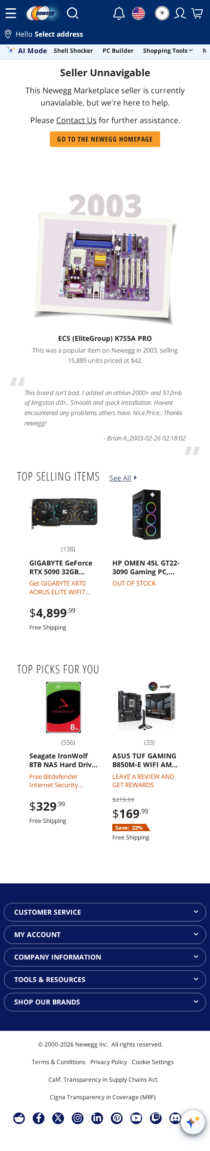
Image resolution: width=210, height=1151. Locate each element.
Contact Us (76, 120)
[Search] (72, 13)
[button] (105, 35)
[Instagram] (78, 1117)
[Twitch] (155, 1117)
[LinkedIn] (97, 1117)
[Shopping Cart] (197, 13)
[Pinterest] (117, 1117)
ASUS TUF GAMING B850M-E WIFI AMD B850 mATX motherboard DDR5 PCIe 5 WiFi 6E (145, 760)
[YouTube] (136, 1117)
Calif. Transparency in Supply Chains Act (102, 1079)
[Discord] (175, 1117)
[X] (58, 1117)
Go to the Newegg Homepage (105, 139)
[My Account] (180, 13)
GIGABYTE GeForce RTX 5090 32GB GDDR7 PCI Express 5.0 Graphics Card (61, 567)
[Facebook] (39, 1117)
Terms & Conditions (58, 1062)
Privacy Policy (108, 1062)
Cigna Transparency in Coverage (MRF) (103, 1097)
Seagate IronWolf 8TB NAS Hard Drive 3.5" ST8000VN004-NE (62, 760)
